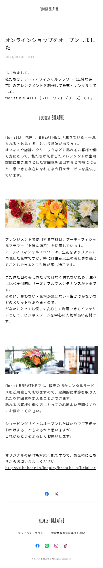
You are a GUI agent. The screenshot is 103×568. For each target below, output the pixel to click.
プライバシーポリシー (32, 533)
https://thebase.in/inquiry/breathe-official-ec (50, 467)
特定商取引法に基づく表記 (68, 533)
